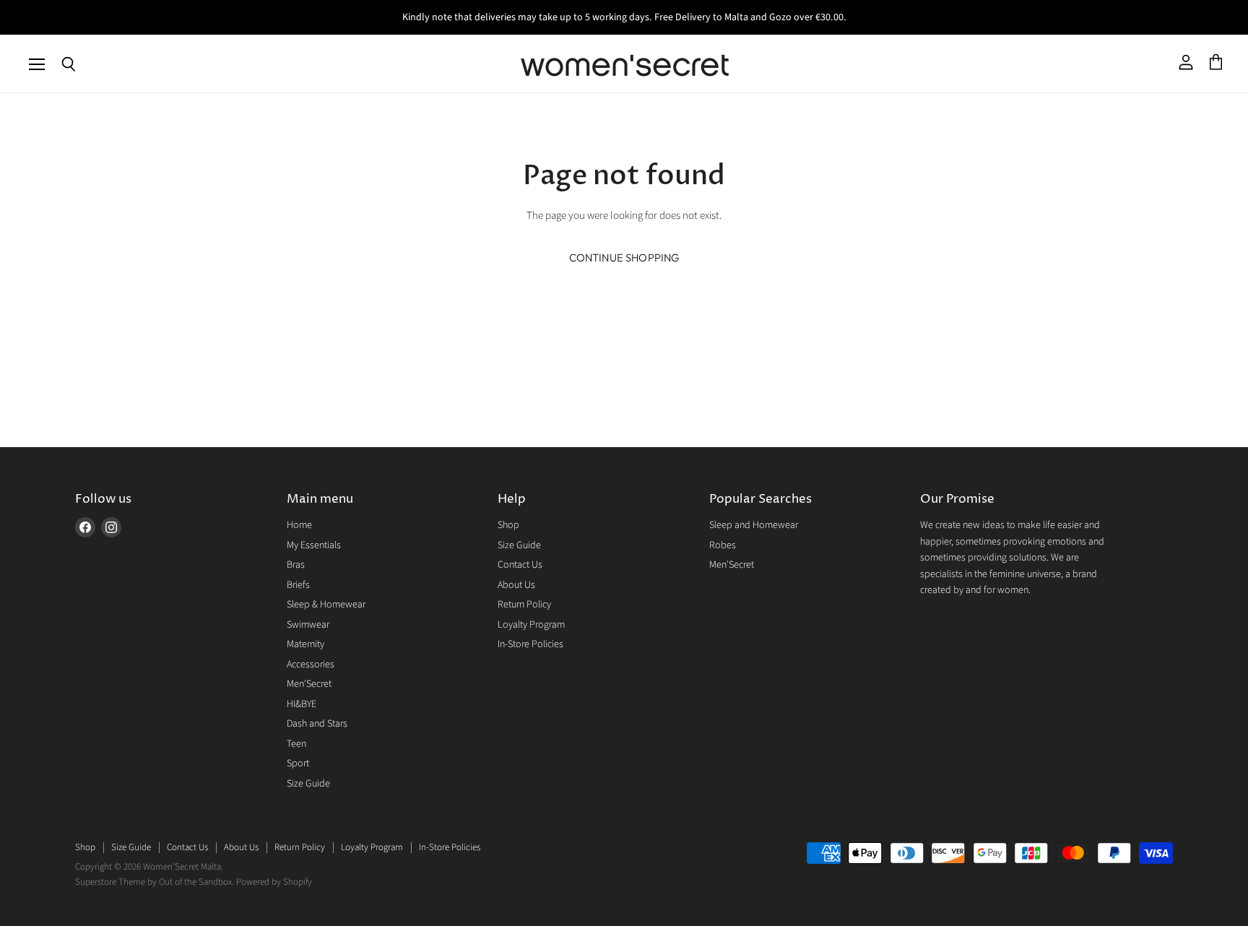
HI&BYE (301, 704)
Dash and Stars (317, 724)
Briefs (298, 585)
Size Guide (308, 783)
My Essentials (314, 545)
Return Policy (524, 604)
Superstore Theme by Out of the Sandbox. (154, 881)
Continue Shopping (624, 257)
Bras (296, 565)
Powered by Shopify (274, 881)
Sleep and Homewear (753, 525)
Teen (296, 744)
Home (299, 525)
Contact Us (520, 565)
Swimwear (308, 625)
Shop (508, 525)
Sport (298, 763)
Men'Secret (309, 684)
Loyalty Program (531, 625)
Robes (722, 545)
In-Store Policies (530, 644)
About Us (516, 585)
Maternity (305, 644)
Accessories (310, 664)
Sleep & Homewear (326, 604)
